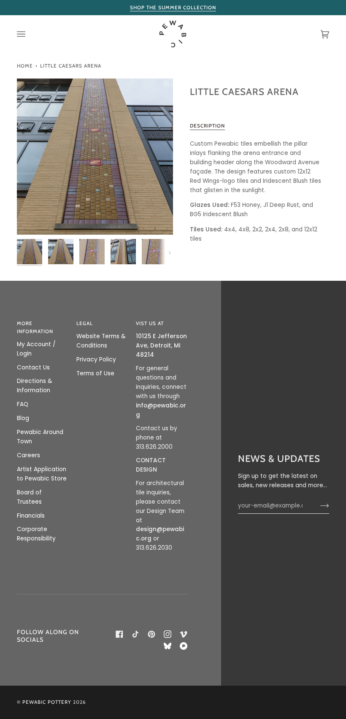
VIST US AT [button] (150, 323)
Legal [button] (84, 323)
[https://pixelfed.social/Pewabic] (183, 646)
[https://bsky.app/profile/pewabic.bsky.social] (167, 646)
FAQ (22, 404)
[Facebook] (119, 634)
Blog (23, 418)
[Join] (318, 506)
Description (207, 126)
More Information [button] (35, 327)
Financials (31, 516)
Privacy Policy (96, 359)
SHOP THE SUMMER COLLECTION (173, 8)
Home (25, 66)
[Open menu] (29, 34)
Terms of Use (95, 373)
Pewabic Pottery (46, 702)
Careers (28, 455)
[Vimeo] (183, 634)
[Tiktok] (135, 634)
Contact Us (33, 368)
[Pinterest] (151, 634)
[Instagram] (167, 634)
